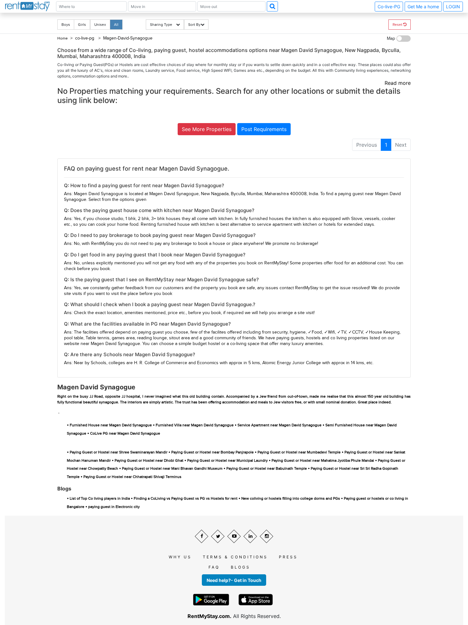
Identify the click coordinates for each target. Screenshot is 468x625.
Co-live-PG (389, 6)
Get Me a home (423, 6)
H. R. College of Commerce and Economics (176, 362)
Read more (398, 83)
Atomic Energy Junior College (291, 362)
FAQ (214, 567)
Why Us (180, 557)
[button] (272, 6)
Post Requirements (264, 129)
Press (288, 557)
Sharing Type (163, 24)
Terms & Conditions (235, 557)
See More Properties (206, 129)
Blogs (240, 567)
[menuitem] (366, 145)
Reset (398, 24)
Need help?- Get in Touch (234, 580)
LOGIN (453, 6)
